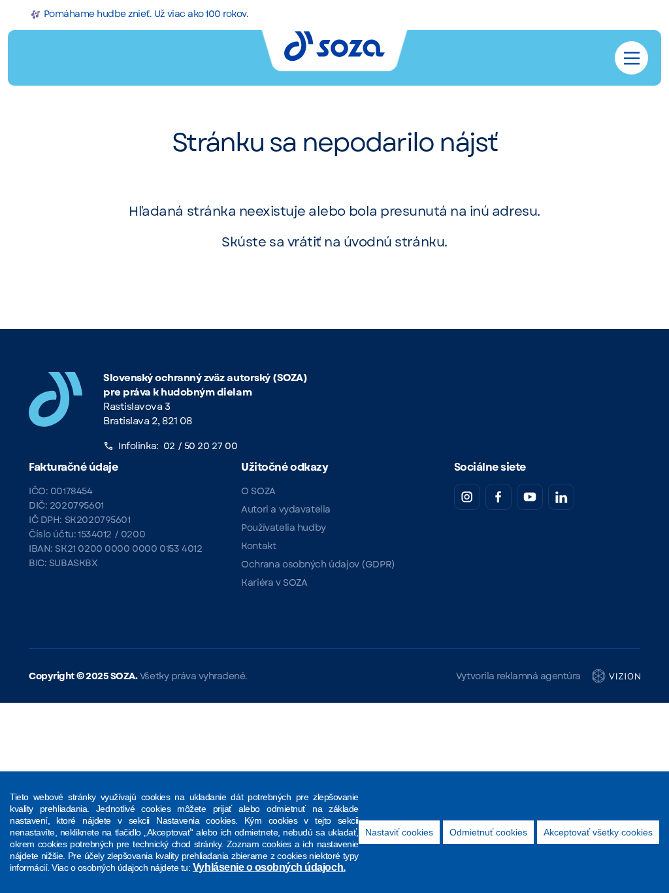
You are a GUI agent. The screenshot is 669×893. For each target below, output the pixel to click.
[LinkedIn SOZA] (561, 497)
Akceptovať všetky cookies (598, 832)
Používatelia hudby (283, 527)
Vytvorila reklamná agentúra (518, 675)
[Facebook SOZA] (498, 497)
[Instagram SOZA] (467, 497)
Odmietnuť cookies (488, 832)
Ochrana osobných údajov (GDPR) (318, 564)
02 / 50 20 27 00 (200, 446)
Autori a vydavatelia (286, 509)
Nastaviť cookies (399, 832)
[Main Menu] (632, 58)
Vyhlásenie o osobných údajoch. (269, 867)
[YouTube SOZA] (530, 497)
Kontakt (258, 545)
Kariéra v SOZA (274, 582)
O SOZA (258, 490)
